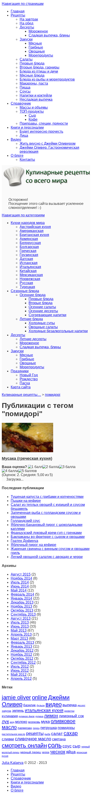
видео (54, 704)
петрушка (48, 728)
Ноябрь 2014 (21, 578)
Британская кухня (34, 235)
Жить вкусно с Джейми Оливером (47, 143)
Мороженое (38, 31)
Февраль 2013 (22, 642)
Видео (16, 139)
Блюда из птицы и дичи (39, 71)
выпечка (70, 705)
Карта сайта (21, 387)
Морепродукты (41, 55)
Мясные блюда (32, 75)
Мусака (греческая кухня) (27, 458)
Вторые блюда (40, 303)
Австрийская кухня (35, 227)
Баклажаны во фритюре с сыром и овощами (48, 537)
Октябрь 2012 (22, 658)
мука (45, 721)
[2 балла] (50, 467)
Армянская (29, 239)
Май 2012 (19, 674)
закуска (6, 711)
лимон (51, 715)
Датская (26, 259)
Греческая (28, 251)
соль (55, 745)
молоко (21, 722)
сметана (59, 739)
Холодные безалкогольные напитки (58, 331)
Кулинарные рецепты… (21, 395)
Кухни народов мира (28, 223)
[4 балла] (10, 471)
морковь (34, 722)
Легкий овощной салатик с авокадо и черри (47, 557)
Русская (26, 283)
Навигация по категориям (23, 215)
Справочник (21, 103)
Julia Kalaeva (12, 763)
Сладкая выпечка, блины (49, 35)
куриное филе (27, 716)
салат (57, 733)
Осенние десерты (43, 311)
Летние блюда (31, 319)
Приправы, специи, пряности (44, 123)
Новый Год (29, 375)
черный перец (30, 752)
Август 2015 (21, 574)
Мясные (35, 43)
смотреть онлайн (24, 745)
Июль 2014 (20, 582)
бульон (41, 705)
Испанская (29, 263)
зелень (18, 710)
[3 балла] (67, 467)
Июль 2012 (20, 666)
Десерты (27, 27)
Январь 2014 (21, 598)
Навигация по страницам (23, 4)
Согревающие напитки (47, 315)
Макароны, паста (34, 83)
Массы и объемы (34, 107)
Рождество (29, 379)
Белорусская (30, 243)
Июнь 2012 (20, 670)
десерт (81, 705)
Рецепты (18, 15)
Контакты (27, 159)
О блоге (17, 155)
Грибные (36, 47)
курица (39, 716)
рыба (47, 734)
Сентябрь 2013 (23, 614)
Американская (32, 231)
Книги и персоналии (27, 127)
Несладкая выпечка (36, 99)
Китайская (28, 271)
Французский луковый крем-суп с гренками (46, 533)
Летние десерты (33, 339)
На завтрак (29, 19)
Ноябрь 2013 (21, 606)
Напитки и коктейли (36, 95)
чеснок (57, 751)
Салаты (26, 59)
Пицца (25, 87)
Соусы (25, 91)
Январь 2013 (21, 646)
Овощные (37, 51)
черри (45, 752)
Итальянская (30, 267)
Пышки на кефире (26, 501)
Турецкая (27, 287)
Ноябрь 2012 (21, 654)
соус (67, 746)
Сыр (32, 115)
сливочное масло (33, 738)
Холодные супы (42, 323)
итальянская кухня (44, 710)
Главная (18, 11)
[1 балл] (35, 467)
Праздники (20, 371)
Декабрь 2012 (22, 650)
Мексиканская (31, 275)
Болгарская (29, 247)
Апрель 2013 (21, 634)
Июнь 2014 (20, 586)
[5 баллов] (27, 471)
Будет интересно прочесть (41, 131)
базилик (29, 705)
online (39, 697)
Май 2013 (19, 630)
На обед (26, 23)
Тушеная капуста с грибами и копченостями (47, 497)
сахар (71, 733)
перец (36, 728)
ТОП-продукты (32, 111)
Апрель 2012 (21, 678)
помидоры (66, 728)
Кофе (33, 119)
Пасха (25, 383)
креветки (69, 711)
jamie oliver (16, 697)
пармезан (25, 728)
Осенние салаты (42, 307)
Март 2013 (19, 638)
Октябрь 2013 (22, 610)
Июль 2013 (20, 622)
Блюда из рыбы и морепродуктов (47, 79)
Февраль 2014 (22, 594)
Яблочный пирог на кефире (33, 545)
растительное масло (13, 734)
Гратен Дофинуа (24, 541)
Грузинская (29, 255)
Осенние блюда (33, 295)
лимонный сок (71, 716)
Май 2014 (19, 590)
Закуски (26, 39)
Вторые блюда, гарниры (39, 67)
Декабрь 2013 (22, 602)
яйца (71, 751)
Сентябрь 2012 (23, 662)
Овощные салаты (43, 327)
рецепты (35, 733)
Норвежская (30, 279)
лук (5, 721)
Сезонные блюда (25, 291)
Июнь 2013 (20, 626)
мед (12, 722)
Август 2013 (21, 618)
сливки (8, 739)
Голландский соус (25, 521)
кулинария (10, 716)
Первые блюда (32, 63)
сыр (76, 746)
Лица (24, 135)
